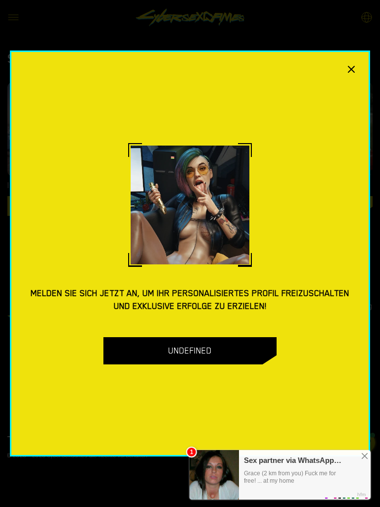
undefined (190, 350)
